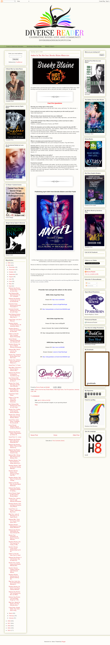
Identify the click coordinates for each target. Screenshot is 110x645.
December (12, 267)
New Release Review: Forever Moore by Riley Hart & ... (15, 316)
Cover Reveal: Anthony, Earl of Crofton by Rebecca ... (15, 427)
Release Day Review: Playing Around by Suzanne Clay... (14, 451)
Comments (90, 285)
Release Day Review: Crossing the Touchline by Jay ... (14, 374)
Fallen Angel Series (59, 389)
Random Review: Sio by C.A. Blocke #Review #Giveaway (15, 346)
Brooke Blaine (49, 389)
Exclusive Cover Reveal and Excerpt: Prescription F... (15, 305)
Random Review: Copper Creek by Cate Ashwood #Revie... (14, 570)
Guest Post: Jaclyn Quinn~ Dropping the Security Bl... (14, 421)
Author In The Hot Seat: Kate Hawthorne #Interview (13, 400)
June (10, 281)
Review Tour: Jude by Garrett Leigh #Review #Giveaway (15, 500)
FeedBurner (19, 62)
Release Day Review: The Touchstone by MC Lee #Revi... (14, 593)
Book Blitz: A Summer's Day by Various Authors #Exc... (15, 369)
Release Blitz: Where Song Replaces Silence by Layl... (14, 390)
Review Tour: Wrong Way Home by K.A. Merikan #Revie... (14, 416)
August (11, 276)
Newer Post (34, 435)
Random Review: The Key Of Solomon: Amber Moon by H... (15, 462)
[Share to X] (57, 387)
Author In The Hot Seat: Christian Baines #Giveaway (14, 335)
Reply (36, 404)
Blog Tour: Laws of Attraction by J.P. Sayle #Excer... (14, 515)
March (11, 613)
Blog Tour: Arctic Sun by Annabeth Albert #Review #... (14, 583)
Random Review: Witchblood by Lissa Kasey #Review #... (15, 526)
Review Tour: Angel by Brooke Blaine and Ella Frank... (15, 356)
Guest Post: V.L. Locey (15, 437)
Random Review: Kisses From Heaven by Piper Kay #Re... (14, 473)
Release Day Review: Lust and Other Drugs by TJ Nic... (14, 598)
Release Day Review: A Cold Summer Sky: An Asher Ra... (15, 559)
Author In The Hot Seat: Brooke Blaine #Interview (15, 484)
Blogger (63, 641)
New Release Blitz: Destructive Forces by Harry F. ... (14, 379)
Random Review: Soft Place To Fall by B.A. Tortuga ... (15, 479)
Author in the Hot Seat (40, 389)
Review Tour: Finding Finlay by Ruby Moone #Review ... (14, 411)
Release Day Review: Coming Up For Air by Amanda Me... (14, 300)
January (11, 618)
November (12, 269)
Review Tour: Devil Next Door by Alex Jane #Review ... (14, 385)
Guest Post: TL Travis (14, 365)
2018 (9, 621)
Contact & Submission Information (14, 46)
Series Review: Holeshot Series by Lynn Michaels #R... (15, 340)
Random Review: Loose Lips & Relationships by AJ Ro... (15, 549)
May (10, 283)
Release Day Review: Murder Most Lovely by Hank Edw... (15, 289)
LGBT (32, 391)
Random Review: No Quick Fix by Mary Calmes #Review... (14, 588)
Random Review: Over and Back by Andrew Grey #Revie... (15, 505)
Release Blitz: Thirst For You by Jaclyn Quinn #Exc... (14, 521)
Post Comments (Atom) (58, 440)
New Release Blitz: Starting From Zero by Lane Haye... (14, 405)
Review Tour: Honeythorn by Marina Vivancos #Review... (14, 537)
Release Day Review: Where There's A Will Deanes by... (15, 446)
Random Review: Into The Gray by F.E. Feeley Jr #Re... (14, 543)
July (10, 279)
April (10, 286)
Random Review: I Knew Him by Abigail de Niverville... (15, 330)
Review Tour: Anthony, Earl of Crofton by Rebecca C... (15, 361)
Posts (88, 283)
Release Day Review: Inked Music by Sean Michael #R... (14, 531)
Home (55, 435)
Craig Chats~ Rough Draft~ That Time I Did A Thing (14, 609)
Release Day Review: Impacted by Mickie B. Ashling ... (15, 489)
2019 (9, 265)
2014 (9, 630)
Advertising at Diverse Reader (34, 46)
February (11, 615)
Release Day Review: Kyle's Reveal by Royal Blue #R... (14, 441)
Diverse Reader (91, 271)
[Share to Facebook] (59, 387)
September (12, 274)
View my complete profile (91, 274)
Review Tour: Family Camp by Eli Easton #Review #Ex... (15, 564)
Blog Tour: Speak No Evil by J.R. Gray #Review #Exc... (14, 604)
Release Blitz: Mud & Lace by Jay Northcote (14, 351)
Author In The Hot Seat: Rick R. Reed (14, 554)
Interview (77, 389)
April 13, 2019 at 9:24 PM (44, 400)
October (11, 272)
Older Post (76, 435)
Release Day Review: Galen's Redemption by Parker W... (15, 433)
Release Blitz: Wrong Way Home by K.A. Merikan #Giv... (14, 456)
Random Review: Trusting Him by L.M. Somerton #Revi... (15, 325)
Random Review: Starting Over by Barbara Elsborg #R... (14, 577)
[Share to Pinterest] (60, 387)
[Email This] (54, 387)
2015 (9, 628)
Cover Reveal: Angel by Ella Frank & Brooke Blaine (14, 494)
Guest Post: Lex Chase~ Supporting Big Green (15, 510)
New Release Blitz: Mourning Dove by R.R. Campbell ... (14, 295)
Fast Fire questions (69, 389)
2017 (9, 623)
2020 (9, 263)
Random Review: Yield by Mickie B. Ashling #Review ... (15, 467)
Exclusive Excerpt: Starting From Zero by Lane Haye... (14, 310)
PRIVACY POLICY (49, 46)
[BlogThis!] (55, 387)
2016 (9, 625)
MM (35, 391)
